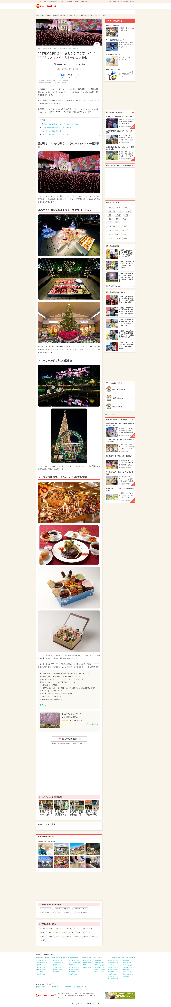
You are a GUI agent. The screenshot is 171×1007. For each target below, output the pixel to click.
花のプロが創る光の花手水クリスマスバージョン (57, 127)
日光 (90, 932)
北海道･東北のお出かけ (43, 957)
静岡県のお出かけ (87, 967)
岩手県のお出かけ (42, 967)
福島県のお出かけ (42, 974)
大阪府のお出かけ (99, 960)
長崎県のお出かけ (127, 965)
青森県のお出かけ (42, 965)
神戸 (121, 211)
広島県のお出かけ (113, 960)
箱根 (57, 932)
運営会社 (55, 987)
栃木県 (94, 936)
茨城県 (43, 940)
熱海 (117, 230)
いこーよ (40, 1)
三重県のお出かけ (87, 965)
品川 (51, 928)
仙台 (110, 215)
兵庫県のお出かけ (99, 965)
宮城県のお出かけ (42, 962)
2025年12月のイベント (65, 912)
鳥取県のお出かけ (113, 967)
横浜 (42, 932)
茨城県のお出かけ (74, 974)
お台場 (43, 928)
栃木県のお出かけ (74, 971)
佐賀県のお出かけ (127, 962)
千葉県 (69, 936)
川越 (71, 932)
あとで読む (113, 1)
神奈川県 (59, 936)
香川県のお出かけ (113, 976)
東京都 (50, 936)
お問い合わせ (41, 987)
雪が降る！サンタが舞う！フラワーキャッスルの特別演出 (60, 124)
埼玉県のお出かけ (74, 967)
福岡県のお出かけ (127, 960)
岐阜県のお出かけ (87, 962)
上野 (76, 928)
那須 (42, 936)
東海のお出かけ (86, 957)
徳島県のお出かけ (113, 978)
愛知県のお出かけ (87, 960)
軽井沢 (111, 238)
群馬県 (86, 936)
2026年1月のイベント (82, 912)
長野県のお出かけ (58, 960)
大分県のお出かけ (127, 969)
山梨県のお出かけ (58, 962)
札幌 (110, 219)
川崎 (64, 932)
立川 (91, 928)
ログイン (132, 1)
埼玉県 (77, 936)
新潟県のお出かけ (58, 965)
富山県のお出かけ (58, 969)
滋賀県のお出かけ (99, 971)
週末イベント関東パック (63, 909)
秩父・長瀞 (80, 932)
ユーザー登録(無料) (123, 1)
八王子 (59, 928)
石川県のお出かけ (58, 967)
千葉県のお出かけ (74, 965)
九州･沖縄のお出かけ (128, 957)
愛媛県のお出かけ (113, 971)
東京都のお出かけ (74, 960)
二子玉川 (68, 928)
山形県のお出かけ (42, 971)
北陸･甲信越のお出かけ (59, 957)
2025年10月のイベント (81, 909)
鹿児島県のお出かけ (128, 974)
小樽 (118, 238)
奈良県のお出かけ (99, 967)
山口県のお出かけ (113, 965)
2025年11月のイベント (47, 912)
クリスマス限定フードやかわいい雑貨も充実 (55, 134)
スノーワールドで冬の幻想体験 (51, 131)
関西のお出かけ (98, 957)
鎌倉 (50, 932)
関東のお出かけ (73, 957)
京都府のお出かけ (99, 962)
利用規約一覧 (82, 987)
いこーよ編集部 (73, 48)
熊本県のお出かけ (127, 967)
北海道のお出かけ (42, 960)
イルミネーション (46, 909)
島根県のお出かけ (113, 969)
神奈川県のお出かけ (74, 962)
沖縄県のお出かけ (127, 976)
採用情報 (68, 987)
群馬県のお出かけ (74, 969)
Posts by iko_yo (110, 414)
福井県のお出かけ (58, 971)
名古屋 (118, 207)
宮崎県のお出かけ (127, 971)
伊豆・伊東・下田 (114, 227)
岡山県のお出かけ (113, 962)
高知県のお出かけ (113, 974)
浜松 (124, 234)
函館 (125, 238)
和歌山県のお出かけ (100, 969)
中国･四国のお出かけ (113, 957)
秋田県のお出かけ (42, 969)
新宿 (84, 928)
